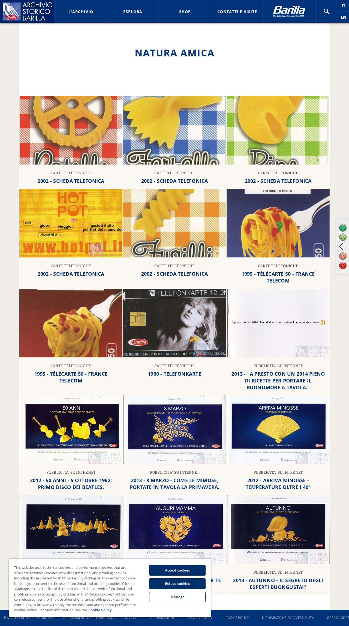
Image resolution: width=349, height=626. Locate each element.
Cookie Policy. (100, 609)
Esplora (132, 11)
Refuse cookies (177, 583)
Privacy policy (200, 617)
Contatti (129, 617)
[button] (326, 11)
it (345, 7)
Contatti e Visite (237, 11)
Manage (177, 596)
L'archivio (80, 11)
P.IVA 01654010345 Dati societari (29, 617)
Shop (185, 11)
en (345, 18)
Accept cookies (177, 570)
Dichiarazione (162, 617)
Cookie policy (237, 617)
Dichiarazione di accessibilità (288, 617)
